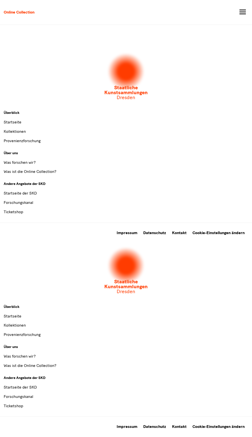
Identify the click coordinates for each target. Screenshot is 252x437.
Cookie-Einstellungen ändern (218, 232)
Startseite (12, 122)
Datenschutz (154, 232)
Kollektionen (15, 131)
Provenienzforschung (22, 140)
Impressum (127, 232)
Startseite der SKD (20, 193)
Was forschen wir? (20, 162)
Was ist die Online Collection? (30, 171)
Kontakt (179, 232)
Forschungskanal (18, 202)
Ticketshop (13, 212)
